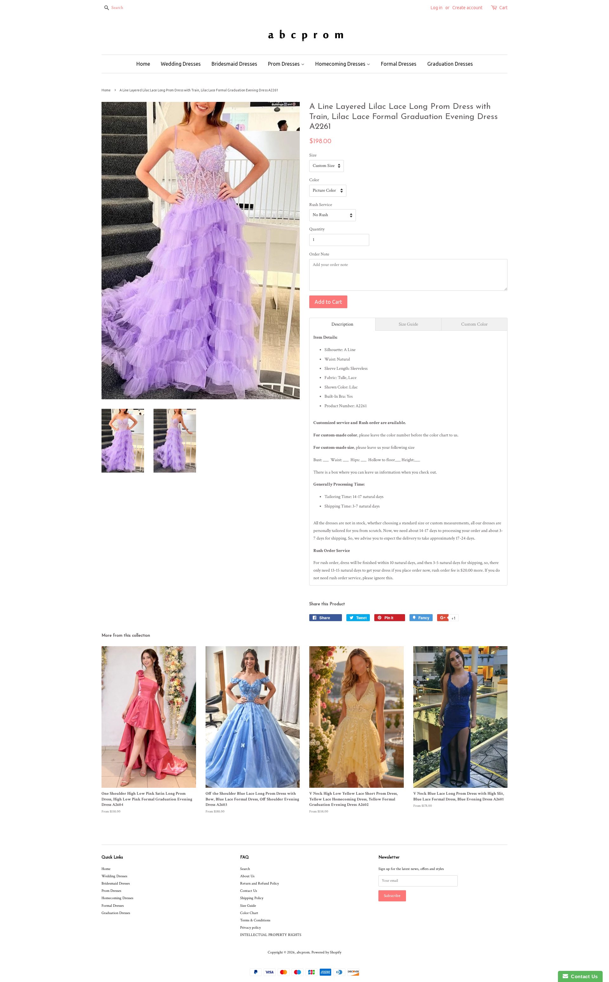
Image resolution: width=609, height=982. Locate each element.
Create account (467, 7)
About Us (247, 876)
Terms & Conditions (255, 920)
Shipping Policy (251, 898)
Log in (436, 7)
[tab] (342, 324)
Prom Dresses (284, 64)
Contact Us (248, 890)
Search (245, 868)
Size (313, 155)
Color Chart (249, 913)
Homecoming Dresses (341, 64)
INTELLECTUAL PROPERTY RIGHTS (270, 934)
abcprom (303, 952)
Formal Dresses (398, 64)
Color (314, 180)
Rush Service (320, 205)
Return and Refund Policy (259, 883)
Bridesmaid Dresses (234, 64)
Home (143, 64)
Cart (503, 7)
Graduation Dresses (450, 64)
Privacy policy (250, 927)
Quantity (316, 229)
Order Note (319, 254)
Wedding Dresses (181, 64)
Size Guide (248, 905)
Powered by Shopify (326, 952)
